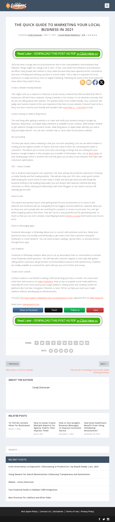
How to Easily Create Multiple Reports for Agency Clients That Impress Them (45, 427)
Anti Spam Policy (29, 511)
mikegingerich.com (30, 304)
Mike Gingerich (96, 298)
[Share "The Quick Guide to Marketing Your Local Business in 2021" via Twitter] (42, 343)
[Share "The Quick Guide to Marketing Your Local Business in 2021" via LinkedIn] (64, 343)
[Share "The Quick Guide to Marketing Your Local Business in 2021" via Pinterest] (59, 343)
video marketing (45, 281)
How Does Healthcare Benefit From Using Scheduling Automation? (95, 427)
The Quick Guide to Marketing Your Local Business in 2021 (46, 298)
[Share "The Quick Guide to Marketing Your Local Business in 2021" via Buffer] (70, 343)
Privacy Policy (87, 511)
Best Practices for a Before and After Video (30, 497)
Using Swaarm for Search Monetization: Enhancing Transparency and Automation (49, 474)
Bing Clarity (94, 153)
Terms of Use (72, 511)
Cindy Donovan (35, 35)
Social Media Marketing (69, 35)
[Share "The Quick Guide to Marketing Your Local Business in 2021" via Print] (87, 343)
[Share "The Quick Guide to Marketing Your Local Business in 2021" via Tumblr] (53, 343)
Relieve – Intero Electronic (21, 482)
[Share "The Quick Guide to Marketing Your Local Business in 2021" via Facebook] (36, 343)
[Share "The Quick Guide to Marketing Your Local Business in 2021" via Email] (81, 343)
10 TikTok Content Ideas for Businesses (19, 424)
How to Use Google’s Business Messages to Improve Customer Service (70, 427)
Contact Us (45, 511)
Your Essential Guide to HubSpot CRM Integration (33, 489)
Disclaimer (58, 511)
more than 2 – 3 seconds (74, 107)
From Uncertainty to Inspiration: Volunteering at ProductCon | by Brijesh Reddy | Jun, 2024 (53, 466)
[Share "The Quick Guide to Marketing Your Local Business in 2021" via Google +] (48, 343)
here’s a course (74, 216)
